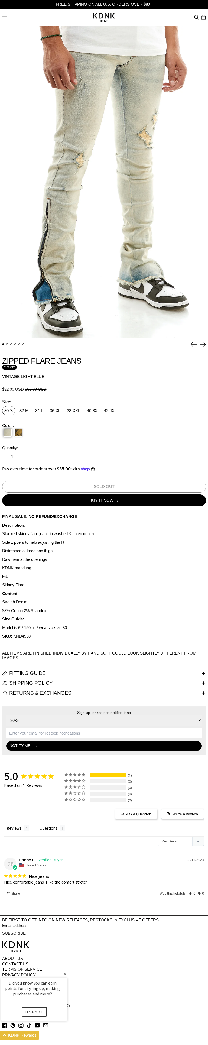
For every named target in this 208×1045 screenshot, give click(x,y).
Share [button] (15, 893)
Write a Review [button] (185, 813)
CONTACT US (15, 964)
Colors (8, 425)
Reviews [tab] (14, 828)
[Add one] (20, 456)
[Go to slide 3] (11, 344)
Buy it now (101, 500)
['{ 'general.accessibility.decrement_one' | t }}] (3, 456)
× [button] (65, 973)
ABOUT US (12, 958)
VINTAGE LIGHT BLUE (23, 376)
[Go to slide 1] (3, 344)
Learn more (34, 1012)
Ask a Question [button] (138, 813)
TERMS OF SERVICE (22, 969)
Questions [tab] (48, 828)
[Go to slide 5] (19, 344)
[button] (196, 17)
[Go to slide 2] (7, 344)
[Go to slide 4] (15, 344)
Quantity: (10, 448)
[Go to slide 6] (23, 344)
